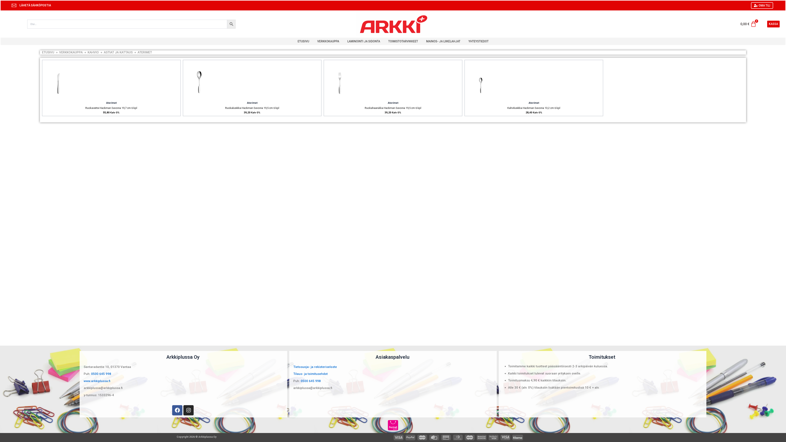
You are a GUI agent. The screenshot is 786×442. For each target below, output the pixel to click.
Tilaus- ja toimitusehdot (310, 374)
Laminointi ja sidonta (363, 41)
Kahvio (93, 52)
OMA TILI (764, 5)
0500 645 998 (101, 374)
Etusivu (303, 41)
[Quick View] (58, 97)
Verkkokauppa (328, 41)
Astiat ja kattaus (118, 52)
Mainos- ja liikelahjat (443, 41)
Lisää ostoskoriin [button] (68, 97)
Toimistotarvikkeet (403, 41)
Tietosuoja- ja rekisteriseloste (315, 367)
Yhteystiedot (479, 41)
